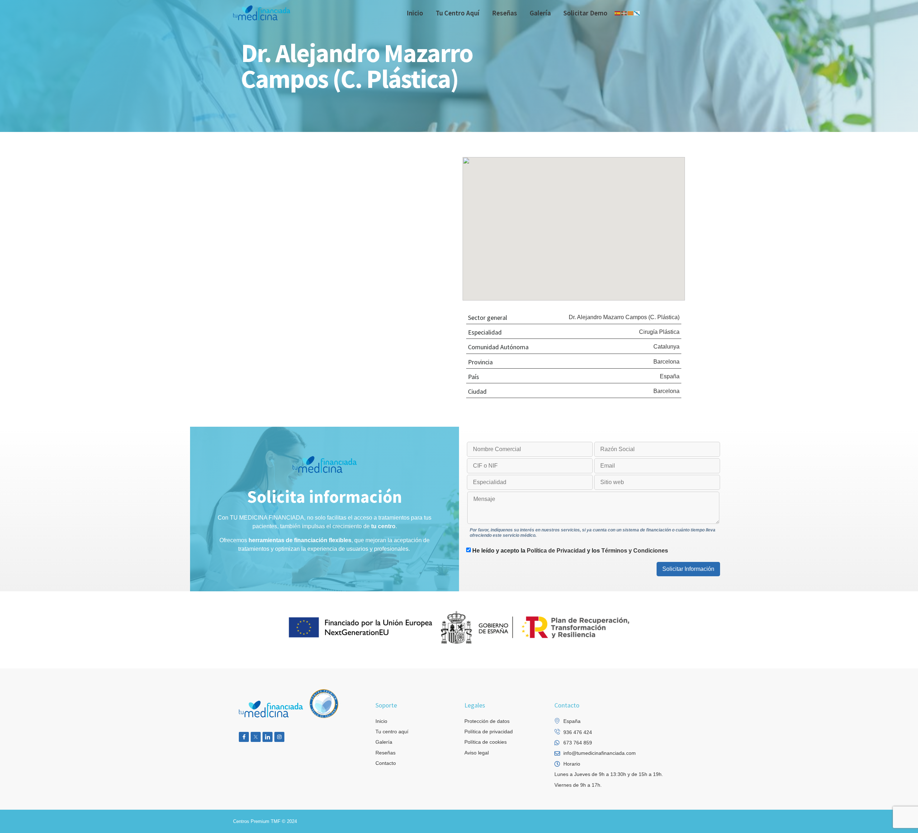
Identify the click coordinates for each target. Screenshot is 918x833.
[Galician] (637, 13)
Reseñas (504, 13)
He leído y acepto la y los (570, 551)
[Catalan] (631, 13)
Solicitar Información (688, 569)
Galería (540, 13)
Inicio (415, 13)
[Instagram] (279, 737)
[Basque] (624, 13)
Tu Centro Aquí (457, 13)
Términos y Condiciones (634, 551)
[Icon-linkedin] (267, 737)
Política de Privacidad (556, 551)
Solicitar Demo (585, 13)
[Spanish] (618, 13)
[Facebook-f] (244, 737)
